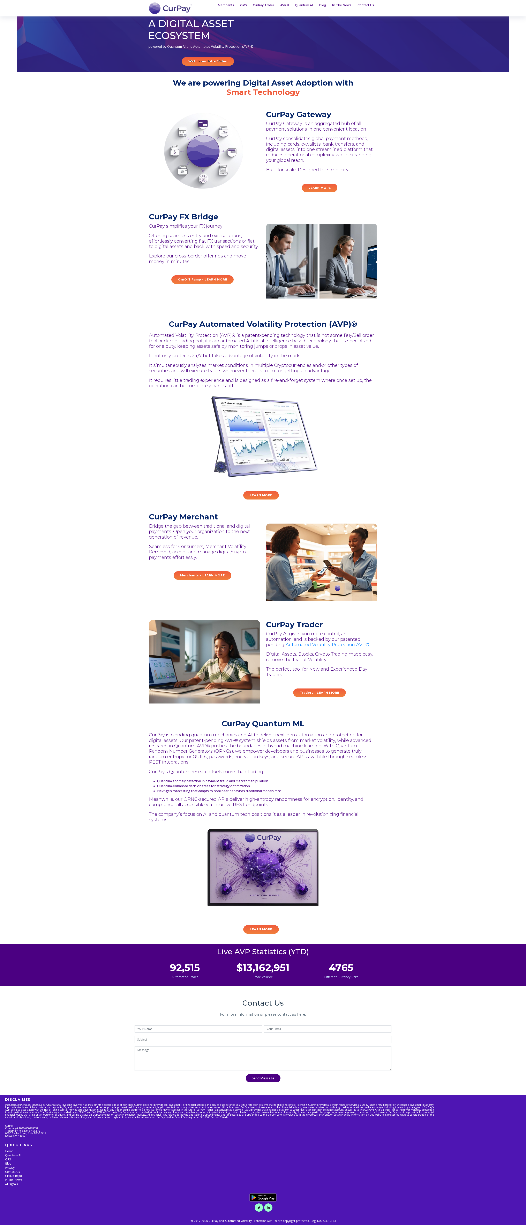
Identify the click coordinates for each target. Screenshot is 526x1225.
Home (9, 1151)
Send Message (263, 1078)
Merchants (226, 5)
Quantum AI (304, 5)
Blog (322, 5)
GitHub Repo (13, 1176)
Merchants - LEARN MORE (202, 575)
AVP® (284, 5)
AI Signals (11, 1184)
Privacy (10, 1167)
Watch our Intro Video (207, 61)
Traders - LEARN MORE (319, 692)
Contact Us (366, 5)
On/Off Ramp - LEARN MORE (202, 279)
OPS (243, 5)
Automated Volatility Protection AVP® (327, 644)
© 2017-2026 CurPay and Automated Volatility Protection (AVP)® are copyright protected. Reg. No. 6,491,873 (263, 1221)
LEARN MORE (319, 188)
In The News (341, 5)
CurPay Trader (263, 5)
